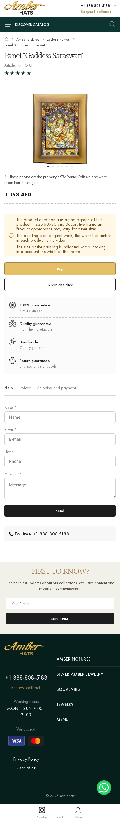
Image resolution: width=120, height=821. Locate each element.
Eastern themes (58, 39)
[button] (48, 166)
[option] (8, 389)
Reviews (25, 388)
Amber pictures (27, 39)
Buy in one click (60, 284)
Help (8, 388)
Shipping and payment (56, 388)
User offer (26, 768)
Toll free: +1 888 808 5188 (42, 533)
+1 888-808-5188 (26, 677)
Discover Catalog (32, 24)
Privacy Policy (26, 759)
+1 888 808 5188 (95, 5)
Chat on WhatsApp (104, 787)
